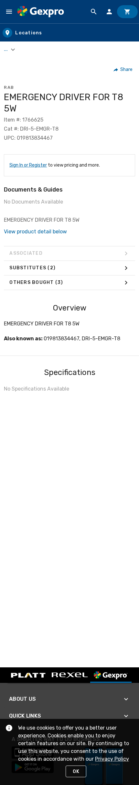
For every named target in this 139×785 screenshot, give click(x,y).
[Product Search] (94, 11)
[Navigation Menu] (9, 11)
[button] (123, 70)
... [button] (6, 49)
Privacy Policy (112, 759)
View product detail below (35, 231)
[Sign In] (109, 11)
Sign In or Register (28, 165)
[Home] (40, 11)
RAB (9, 87)
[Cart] (127, 11)
